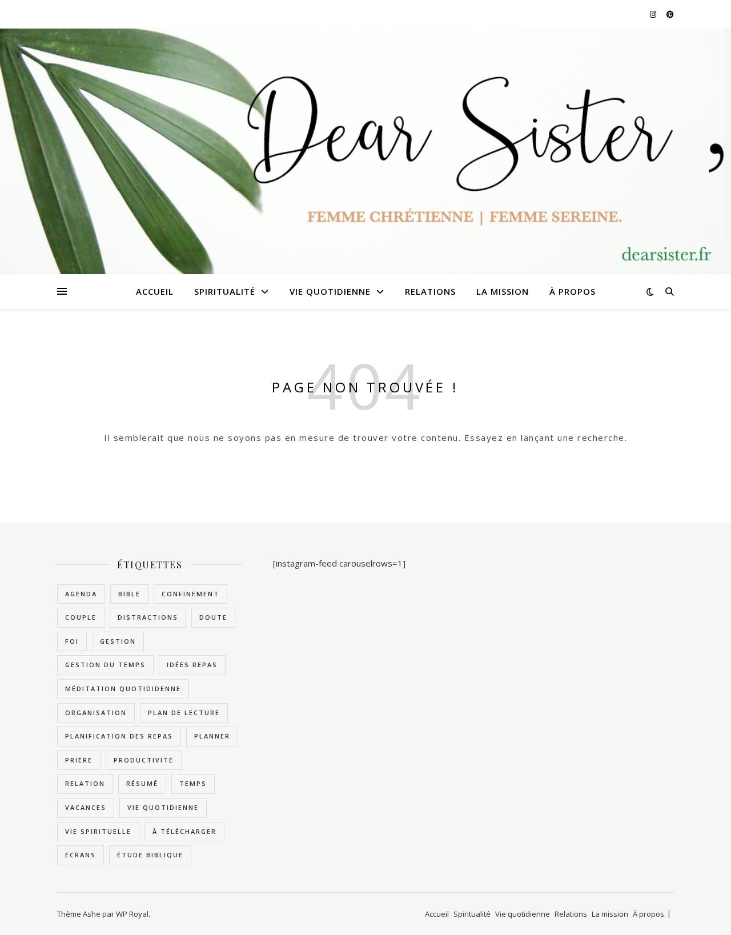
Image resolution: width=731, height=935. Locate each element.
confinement (190, 593)
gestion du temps (105, 664)
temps (193, 783)
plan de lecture (184, 712)
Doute (213, 617)
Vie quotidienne (330, 291)
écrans (80, 854)
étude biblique (150, 854)
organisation (96, 712)
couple (81, 617)
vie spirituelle (98, 831)
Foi (72, 641)
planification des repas (119, 736)
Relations (430, 291)
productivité (144, 760)
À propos (572, 291)
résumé (142, 783)
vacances (85, 807)
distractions (148, 617)
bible (129, 593)
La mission (502, 291)
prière (79, 760)
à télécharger (184, 831)
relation (85, 783)
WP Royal (132, 914)
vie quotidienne (163, 807)
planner (212, 736)
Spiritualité (224, 291)
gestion (118, 641)
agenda (81, 593)
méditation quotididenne (123, 688)
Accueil (155, 291)
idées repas (192, 664)
